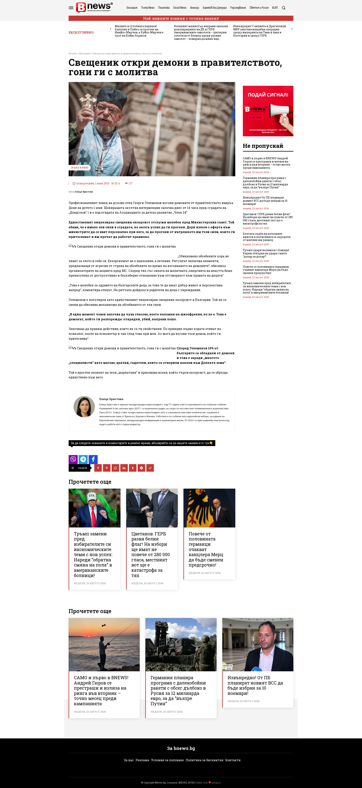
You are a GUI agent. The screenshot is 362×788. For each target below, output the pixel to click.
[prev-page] (110, 29)
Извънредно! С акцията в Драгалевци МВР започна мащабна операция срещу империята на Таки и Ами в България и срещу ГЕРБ (259, 30)
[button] (283, 7)
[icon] (73, 460)
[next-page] (292, 29)
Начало (73, 53)
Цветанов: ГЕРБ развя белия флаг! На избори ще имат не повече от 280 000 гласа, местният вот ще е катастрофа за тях (150, 554)
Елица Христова (84, 191)
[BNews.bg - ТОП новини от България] (94, 8)
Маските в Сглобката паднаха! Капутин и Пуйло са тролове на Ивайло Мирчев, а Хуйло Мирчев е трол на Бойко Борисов (139, 30)
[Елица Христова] (84, 411)
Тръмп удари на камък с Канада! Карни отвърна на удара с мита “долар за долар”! (266, 253)
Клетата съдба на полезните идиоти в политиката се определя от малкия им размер (267, 237)
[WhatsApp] (115, 468)
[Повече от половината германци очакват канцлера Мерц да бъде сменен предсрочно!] (209, 508)
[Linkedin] (124, 468)
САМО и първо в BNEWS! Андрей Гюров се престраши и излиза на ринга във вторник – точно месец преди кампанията (266, 162)
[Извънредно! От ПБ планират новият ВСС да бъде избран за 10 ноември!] (257, 644)
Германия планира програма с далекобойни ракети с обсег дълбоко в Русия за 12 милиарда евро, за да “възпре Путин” (265, 182)
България (84, 53)
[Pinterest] (106, 468)
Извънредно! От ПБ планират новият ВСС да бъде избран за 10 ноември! (265, 201)
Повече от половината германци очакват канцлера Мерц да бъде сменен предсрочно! (206, 549)
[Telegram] (141, 468)
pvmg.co (216, 782)
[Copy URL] (150, 468)
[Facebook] (98, 468)
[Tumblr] (133, 468)
